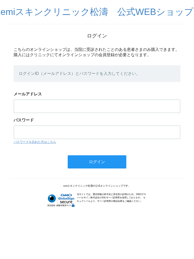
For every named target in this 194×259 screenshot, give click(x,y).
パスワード (24, 120)
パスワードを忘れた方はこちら (35, 142)
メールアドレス (28, 94)
